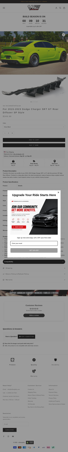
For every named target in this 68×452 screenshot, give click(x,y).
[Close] (58, 192)
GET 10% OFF (34, 250)
